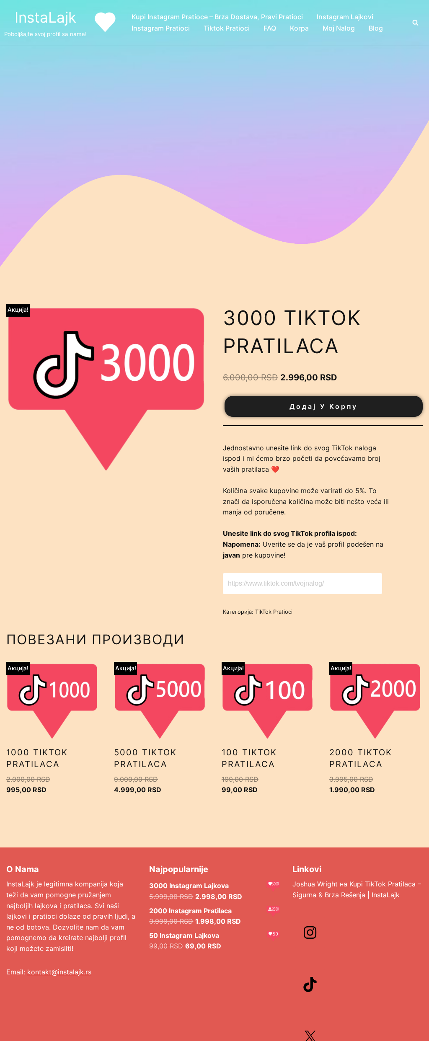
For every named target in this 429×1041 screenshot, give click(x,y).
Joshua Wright (315, 884)
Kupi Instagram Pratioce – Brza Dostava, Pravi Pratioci (217, 17)
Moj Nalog (339, 28)
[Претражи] (415, 22)
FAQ (270, 28)
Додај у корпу (323, 406)
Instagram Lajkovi (345, 17)
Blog (376, 28)
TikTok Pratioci (273, 611)
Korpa (299, 28)
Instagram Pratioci (161, 28)
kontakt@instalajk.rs (59, 972)
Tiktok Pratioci (227, 28)
